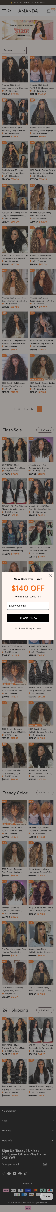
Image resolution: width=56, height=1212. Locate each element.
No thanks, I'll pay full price (28, 628)
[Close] (50, 575)
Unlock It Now (28, 618)
